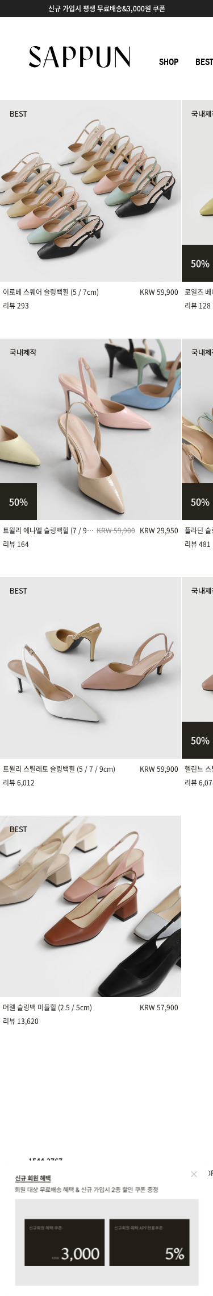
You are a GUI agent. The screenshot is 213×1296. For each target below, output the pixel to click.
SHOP (168, 62)
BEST (204, 62)
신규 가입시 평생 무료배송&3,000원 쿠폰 (106, 8)
